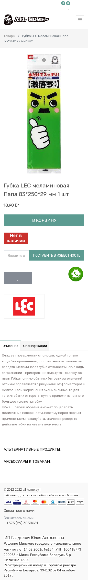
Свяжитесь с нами (18, 518)
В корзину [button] (44, 220)
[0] (63, 8)
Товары (9, 36)
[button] (18, 278)
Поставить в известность (56, 255)
